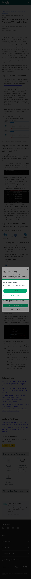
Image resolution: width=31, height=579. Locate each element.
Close (27, 281)
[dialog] (15, 289)
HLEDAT (15, 291)
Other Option (15, 295)
